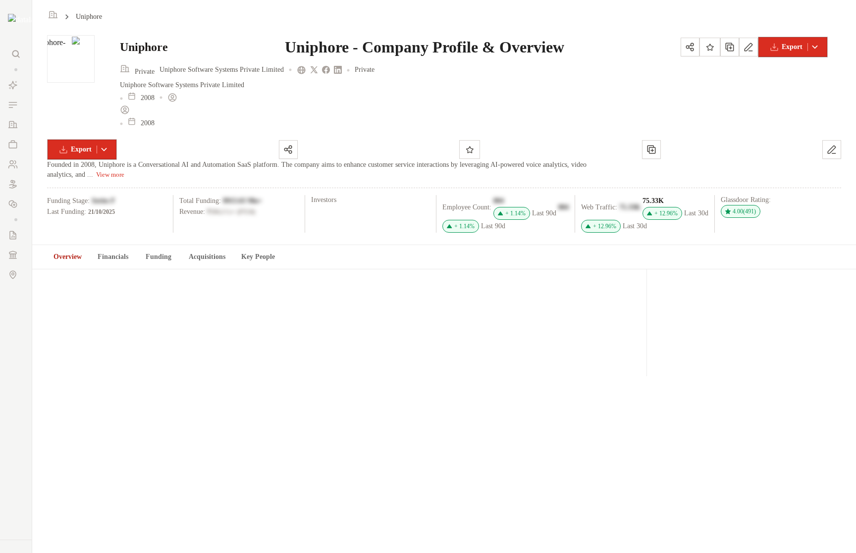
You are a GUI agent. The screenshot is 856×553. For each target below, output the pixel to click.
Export (792, 46)
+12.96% (666, 213)
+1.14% (515, 213)
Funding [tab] (158, 256)
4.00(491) (744, 211)
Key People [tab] (258, 256)
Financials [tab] (113, 256)
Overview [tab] (68, 256)
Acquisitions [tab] (207, 256)
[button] (16, 69)
